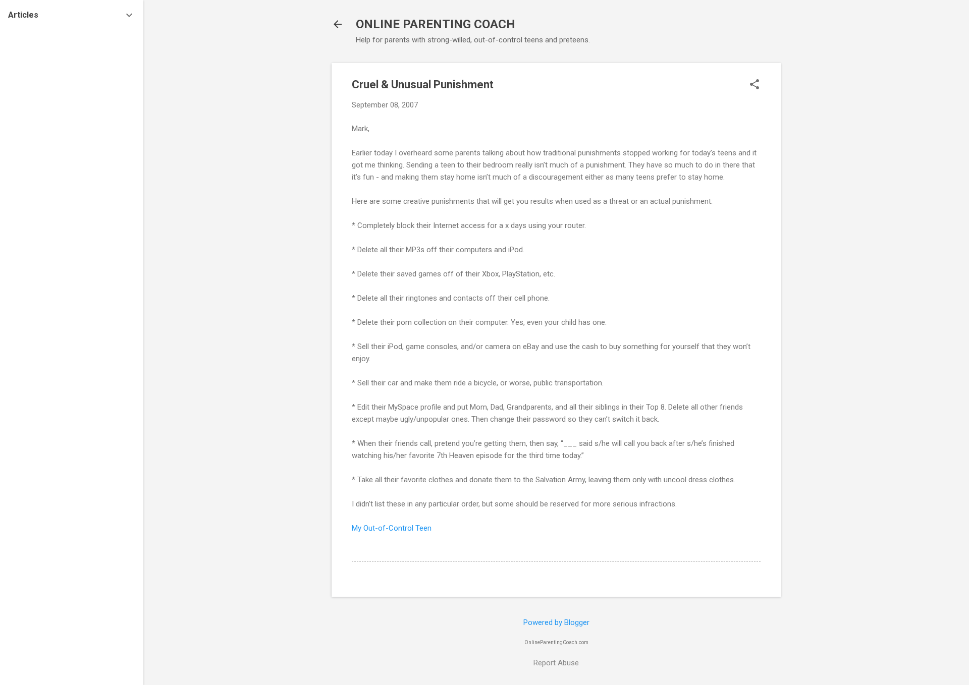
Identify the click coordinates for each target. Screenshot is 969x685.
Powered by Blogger (556, 622)
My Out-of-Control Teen (392, 528)
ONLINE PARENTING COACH (435, 24)
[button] (754, 85)
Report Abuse (556, 662)
